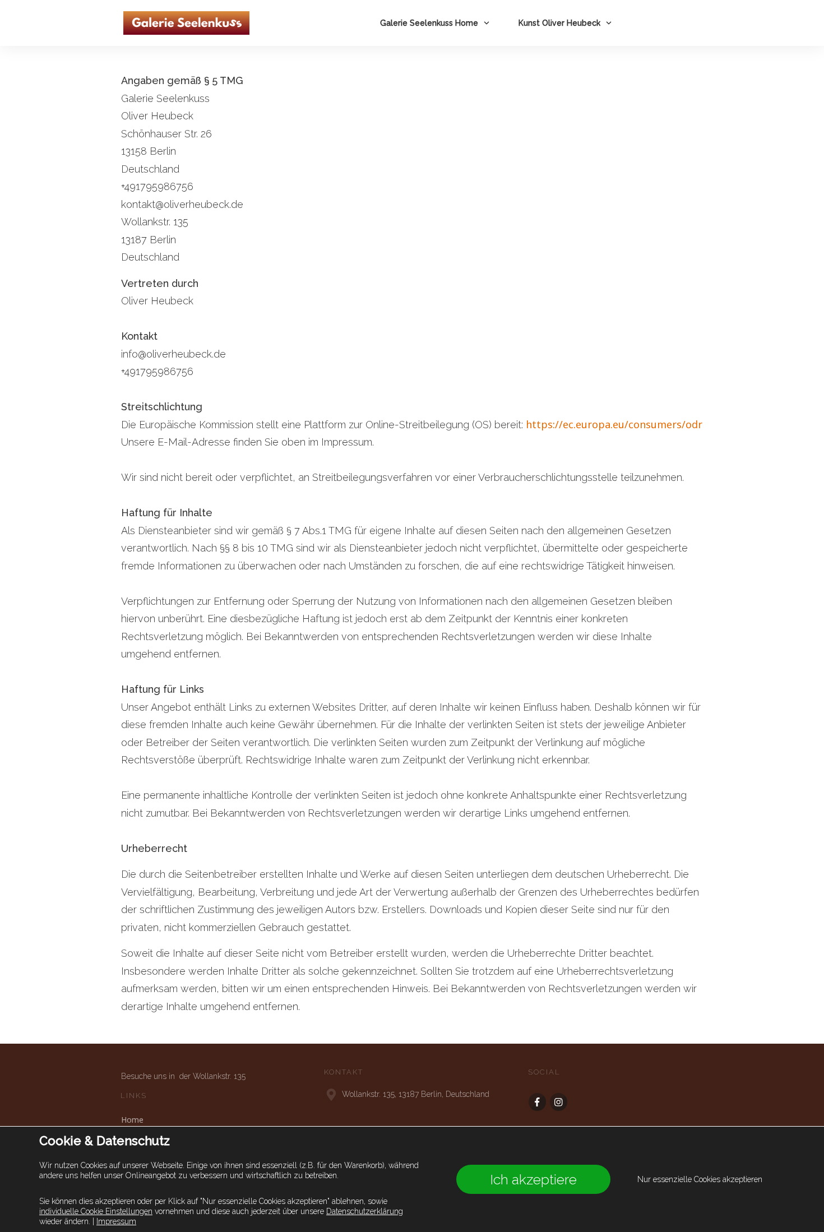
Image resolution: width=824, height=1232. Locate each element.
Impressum (116, 1221)
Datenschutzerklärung (364, 1211)
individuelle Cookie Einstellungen (95, 1211)
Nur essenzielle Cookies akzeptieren (699, 1179)
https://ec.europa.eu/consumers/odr (614, 424)
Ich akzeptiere (533, 1179)
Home (132, 1119)
